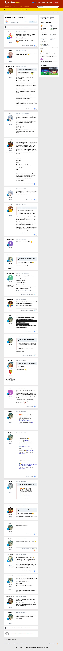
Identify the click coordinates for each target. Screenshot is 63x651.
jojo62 (10, 204)
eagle (24, 233)
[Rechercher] (57, 7)
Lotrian (26, 355)
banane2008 (10, 239)
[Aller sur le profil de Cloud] (10, 55)
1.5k (11, 61)
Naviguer (15, 6)
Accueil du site (8, 6)
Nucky (10, 481)
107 (11, 250)
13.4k (11, 265)
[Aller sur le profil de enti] (10, 118)
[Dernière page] (21, 27)
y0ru (23, 355)
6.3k (11, 124)
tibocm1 (27, 476)
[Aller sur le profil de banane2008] (10, 243)
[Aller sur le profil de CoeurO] (6, 21)
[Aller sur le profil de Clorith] (10, 364)
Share (25, 21)
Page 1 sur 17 (26, 27)
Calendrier (12, 9)
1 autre (30, 233)
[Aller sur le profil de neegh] (10, 144)
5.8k (11, 42)
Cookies (46, 647)
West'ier (22, 294)
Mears (10, 506)
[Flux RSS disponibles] (57, 644)
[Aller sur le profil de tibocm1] (42, 26)
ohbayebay (29, 548)
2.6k (11, 516)
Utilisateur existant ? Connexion (44, 2)
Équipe (17, 9)
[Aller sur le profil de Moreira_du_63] (10, 71)
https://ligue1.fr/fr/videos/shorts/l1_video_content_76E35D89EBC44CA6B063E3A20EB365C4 (27, 345)
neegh (10, 140)
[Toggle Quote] (18, 69)
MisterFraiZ (10, 255)
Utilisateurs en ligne (24, 9)
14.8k (11, 375)
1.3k (11, 492)
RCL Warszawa (10, 273)
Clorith (26, 183)
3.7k (11, 284)
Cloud (23, 45)
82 (11, 310)
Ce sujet (53, 6)
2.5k (11, 150)
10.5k (11, 325)
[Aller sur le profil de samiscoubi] (10, 304)
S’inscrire (56, 2)
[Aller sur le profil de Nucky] (10, 486)
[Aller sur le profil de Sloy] (10, 392)
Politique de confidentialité (30, 647)
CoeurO (12, 20)
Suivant (18, 27)
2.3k (11, 215)
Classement (26, 6)
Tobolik (19, 183)
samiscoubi (10, 299)
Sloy (10, 388)
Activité (20, 6)
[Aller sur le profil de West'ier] (10, 319)
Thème (21, 647)
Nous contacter (40, 647)
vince (27, 45)
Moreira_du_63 (10, 66)
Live (18, 22)
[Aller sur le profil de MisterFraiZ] (10, 259)
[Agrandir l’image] (19, 37)
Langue (17, 647)
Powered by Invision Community (31, 649)
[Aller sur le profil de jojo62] (10, 209)
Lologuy (26, 310)
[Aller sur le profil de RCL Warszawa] (10, 277)
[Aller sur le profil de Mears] (10, 510)
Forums (5, 9)
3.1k (11, 77)
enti (10, 113)
